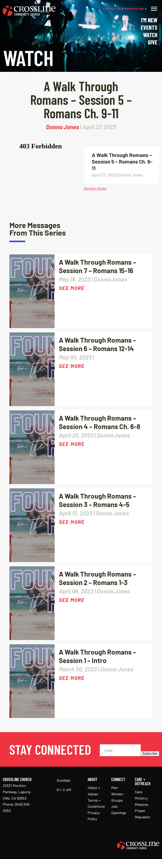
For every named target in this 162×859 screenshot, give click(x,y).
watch (150, 34)
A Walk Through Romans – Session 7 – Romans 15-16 (97, 266)
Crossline (134, 8)
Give (152, 42)
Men (114, 787)
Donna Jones (62, 126)
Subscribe (150, 753)
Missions (141, 804)
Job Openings (118, 809)
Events (149, 27)
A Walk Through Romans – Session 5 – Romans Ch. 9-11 (122, 161)
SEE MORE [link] (72, 288)
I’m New (149, 20)
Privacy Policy (94, 815)
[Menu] (154, 8)
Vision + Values (94, 790)
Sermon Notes (95, 188)
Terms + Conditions (96, 803)
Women (117, 794)
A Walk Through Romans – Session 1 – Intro (97, 656)
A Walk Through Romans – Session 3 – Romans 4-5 (97, 500)
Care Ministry (141, 794)
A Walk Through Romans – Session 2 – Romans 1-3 (97, 578)
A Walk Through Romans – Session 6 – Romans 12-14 (97, 344)
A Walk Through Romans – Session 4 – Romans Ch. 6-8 (99, 422)
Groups (117, 800)
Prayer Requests (142, 813)
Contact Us (112, 8)
